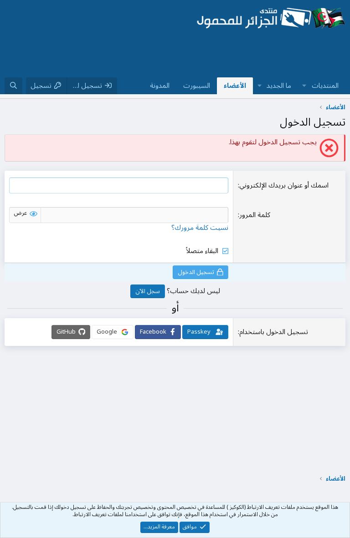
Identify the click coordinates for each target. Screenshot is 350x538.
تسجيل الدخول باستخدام (273, 332)
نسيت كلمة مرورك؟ (199, 227)
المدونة (160, 85)
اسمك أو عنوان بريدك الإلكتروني (284, 185)
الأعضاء (235, 85)
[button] (304, 85)
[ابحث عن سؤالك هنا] (13, 85)
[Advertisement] (179, 54)
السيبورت (196, 85)
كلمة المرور (254, 215)
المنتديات (325, 85)
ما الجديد (279, 85)
